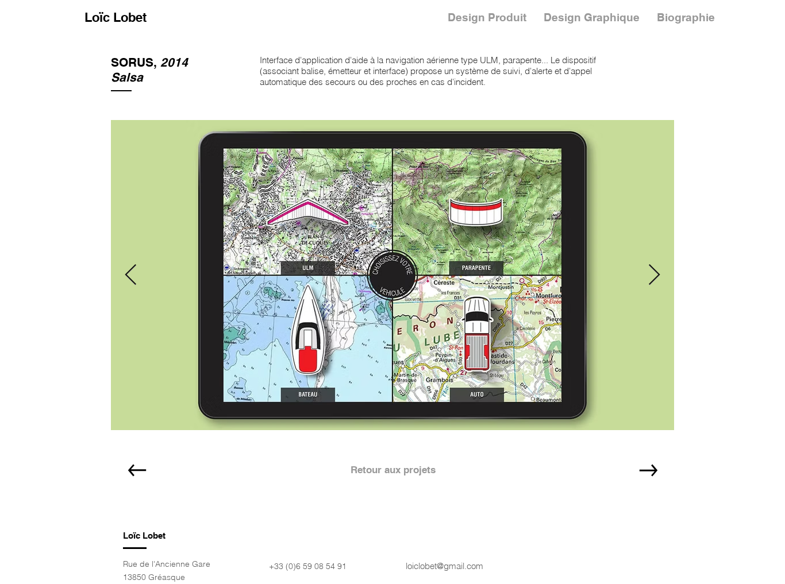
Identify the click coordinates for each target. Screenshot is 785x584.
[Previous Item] (130, 275)
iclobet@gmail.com (447, 565)
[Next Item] (654, 275)
